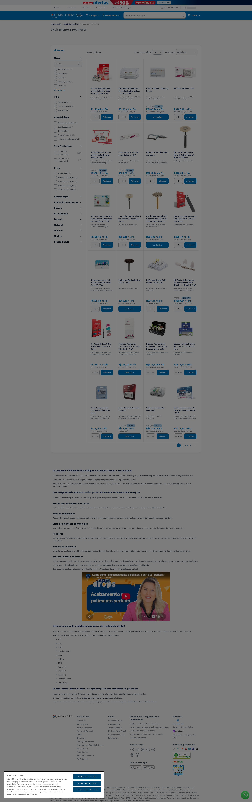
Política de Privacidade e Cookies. (24, 794)
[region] (54, 784)
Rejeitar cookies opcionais (87, 783)
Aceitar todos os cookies (87, 777)
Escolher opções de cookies (87, 790)
